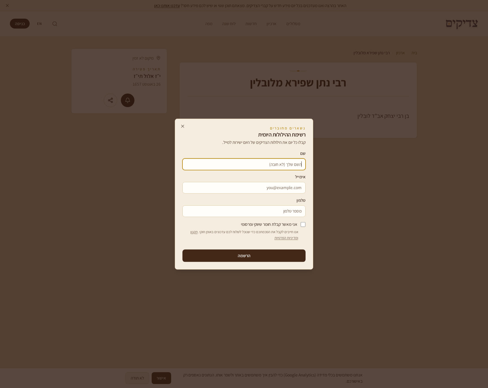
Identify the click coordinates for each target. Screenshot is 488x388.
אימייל (300, 176)
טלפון (301, 200)
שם (303, 153)
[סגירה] (182, 126)
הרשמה (244, 255)
